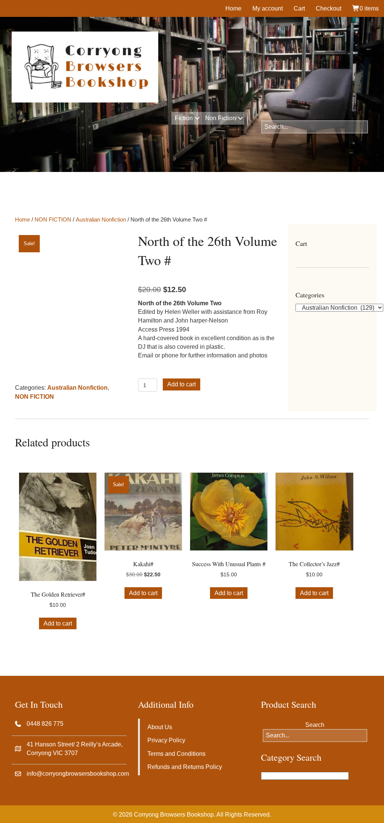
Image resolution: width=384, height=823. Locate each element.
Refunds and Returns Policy (184, 767)
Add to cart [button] (58, 623)
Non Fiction (220, 118)
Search (314, 116)
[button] (197, 118)
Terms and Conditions (176, 754)
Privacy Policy (166, 740)
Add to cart (181, 384)
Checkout (328, 8)
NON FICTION (52, 220)
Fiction (184, 118)
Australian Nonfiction (101, 220)
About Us (159, 727)
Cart (299, 8)
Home (233, 8)
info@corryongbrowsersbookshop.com (78, 773)
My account (267, 8)
